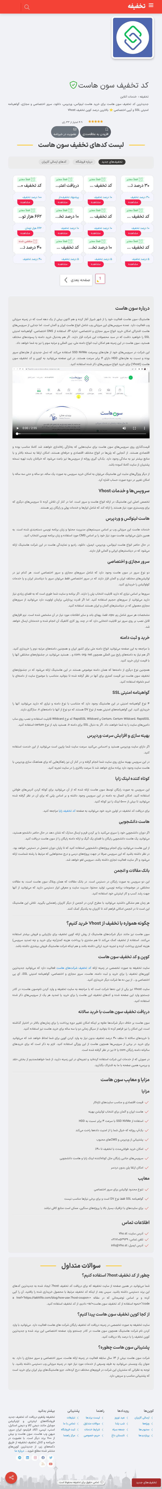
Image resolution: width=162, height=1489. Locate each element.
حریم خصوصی (92, 1435)
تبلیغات (71, 1418)
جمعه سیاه (118, 1430)
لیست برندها (93, 1418)
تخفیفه (137, 6)
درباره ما (19, 1451)
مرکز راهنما (69, 1435)
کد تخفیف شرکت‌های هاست (74, 968)
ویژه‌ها (146, 1424)
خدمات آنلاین (128, 97)
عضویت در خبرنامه (65, 134)
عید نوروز (120, 1418)
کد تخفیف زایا (67, 811)
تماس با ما (69, 1424)
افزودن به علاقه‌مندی (95, 134)
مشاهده (133, 202)
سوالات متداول (92, 1424)
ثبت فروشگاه (68, 1430)
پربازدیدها (144, 1435)
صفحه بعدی (80, 280)
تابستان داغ (118, 1435)
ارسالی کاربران (142, 1418)
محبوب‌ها (144, 1430)
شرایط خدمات (92, 1430)
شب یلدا (120, 1424)
